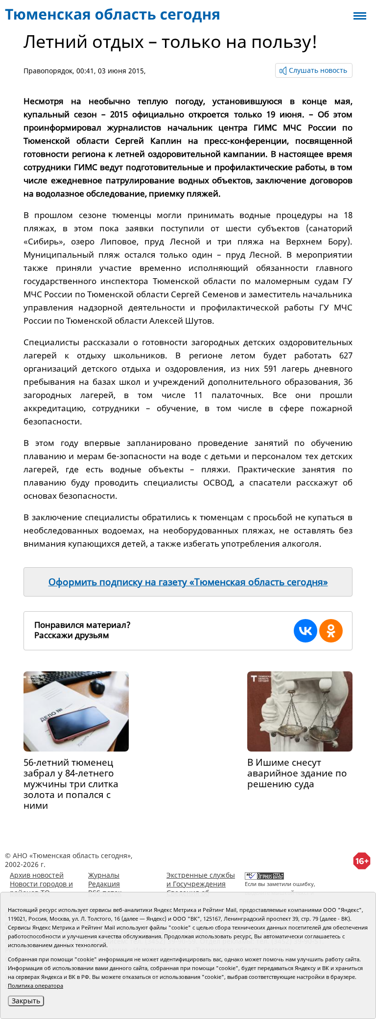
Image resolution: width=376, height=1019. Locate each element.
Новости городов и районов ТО (41, 888)
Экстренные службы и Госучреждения (200, 879)
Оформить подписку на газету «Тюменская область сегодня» (188, 582)
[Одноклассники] (331, 630)
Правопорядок (48, 70)
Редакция (104, 883)
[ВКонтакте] (305, 630)
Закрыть (26, 1000)
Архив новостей (37, 875)
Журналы (103, 875)
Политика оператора (35, 985)
